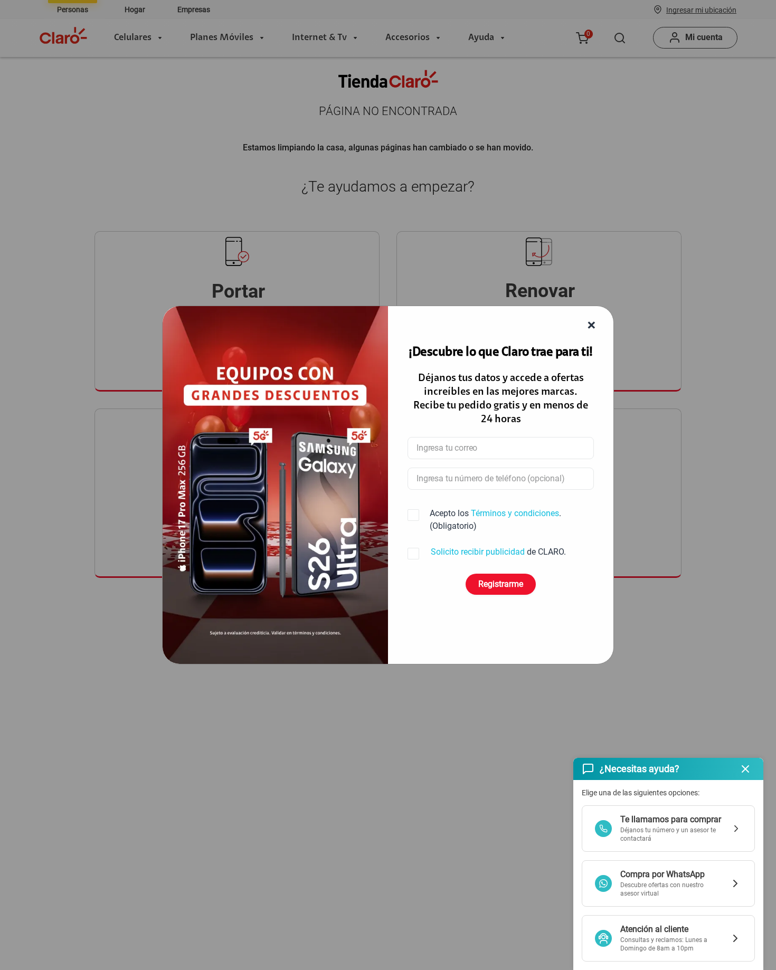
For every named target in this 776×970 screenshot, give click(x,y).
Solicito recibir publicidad (478, 552)
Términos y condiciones (515, 513)
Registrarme (500, 584)
